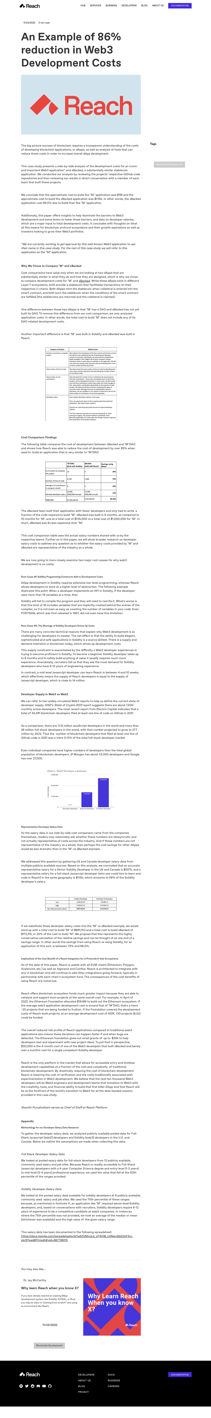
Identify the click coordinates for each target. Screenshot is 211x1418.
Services (95, 6)
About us (158, 6)
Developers (129, 6)
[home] (29, 6)
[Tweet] (134, 26)
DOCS (111, 1375)
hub (83, 6)
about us (84, 1381)
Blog (144, 6)
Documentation (180, 6)
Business (111, 6)
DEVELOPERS (86, 1375)
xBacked (84, 280)
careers (113, 1386)
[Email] (125, 26)
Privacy (83, 1392)
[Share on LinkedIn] (130, 26)
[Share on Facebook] (139, 26)
